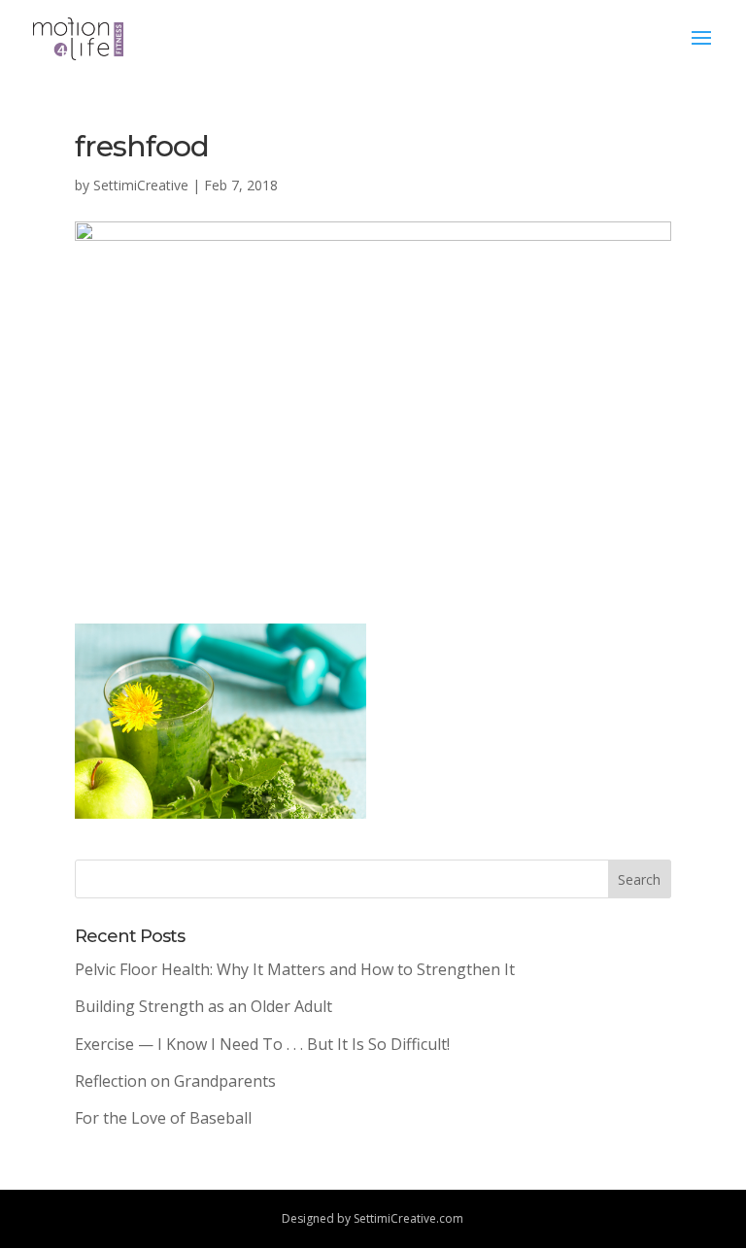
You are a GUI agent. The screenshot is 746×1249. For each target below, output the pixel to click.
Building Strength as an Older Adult (203, 1006)
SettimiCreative (140, 185)
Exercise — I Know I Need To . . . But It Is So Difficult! (262, 1044)
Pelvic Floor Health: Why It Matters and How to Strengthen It (295, 969)
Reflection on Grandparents (175, 1081)
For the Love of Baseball (163, 1118)
